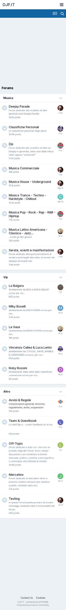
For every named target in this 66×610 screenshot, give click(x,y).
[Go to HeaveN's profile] (60, 129)
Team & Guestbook (23, 420)
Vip (5, 277)
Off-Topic (16, 443)
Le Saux (14, 327)
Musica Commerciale (24, 168)
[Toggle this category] (61, 98)
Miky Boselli (17, 306)
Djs (11, 144)
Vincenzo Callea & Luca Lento (30, 347)
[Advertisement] (33, 52)
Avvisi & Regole (20, 400)
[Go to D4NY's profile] (60, 231)
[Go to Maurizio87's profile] (60, 402)
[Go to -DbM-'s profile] (60, 370)
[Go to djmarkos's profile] (60, 145)
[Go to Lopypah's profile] (60, 445)
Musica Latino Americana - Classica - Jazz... (28, 231)
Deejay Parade (19, 106)
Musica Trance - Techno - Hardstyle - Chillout (27, 197)
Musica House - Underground (30, 181)
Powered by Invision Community (33, 605)
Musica (8, 98)
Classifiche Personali (24, 127)
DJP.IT (9, 4)
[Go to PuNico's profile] (60, 108)
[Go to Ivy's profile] (60, 349)
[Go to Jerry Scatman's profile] (60, 476)
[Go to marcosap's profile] (60, 308)
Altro (6, 391)
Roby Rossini (18, 368)
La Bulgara (16, 285)
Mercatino (16, 474)
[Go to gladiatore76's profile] (60, 287)
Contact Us (27, 597)
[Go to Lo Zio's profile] (60, 422)
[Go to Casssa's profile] (60, 197)
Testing (14, 498)
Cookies (40, 597)
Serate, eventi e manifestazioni (31, 250)
